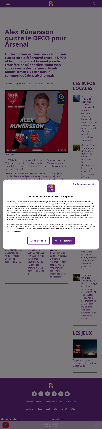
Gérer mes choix (38, 240)
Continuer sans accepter (84, 184)
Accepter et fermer (63, 240)
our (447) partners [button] (18, 201)
